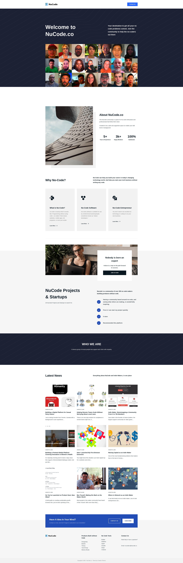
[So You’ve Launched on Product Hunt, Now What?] (60, 479)
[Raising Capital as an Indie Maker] (123, 436)
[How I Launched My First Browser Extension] (91, 436)
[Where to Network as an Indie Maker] (123, 479)
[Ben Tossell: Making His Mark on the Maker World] (91, 479)
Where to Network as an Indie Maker (120, 495)
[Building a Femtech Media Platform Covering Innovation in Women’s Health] (60, 436)
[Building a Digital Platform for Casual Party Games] (60, 396)
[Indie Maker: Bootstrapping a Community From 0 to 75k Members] (123, 396)
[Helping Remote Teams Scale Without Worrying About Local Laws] (91, 396)
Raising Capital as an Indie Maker (119, 452)
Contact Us (132, 4)
